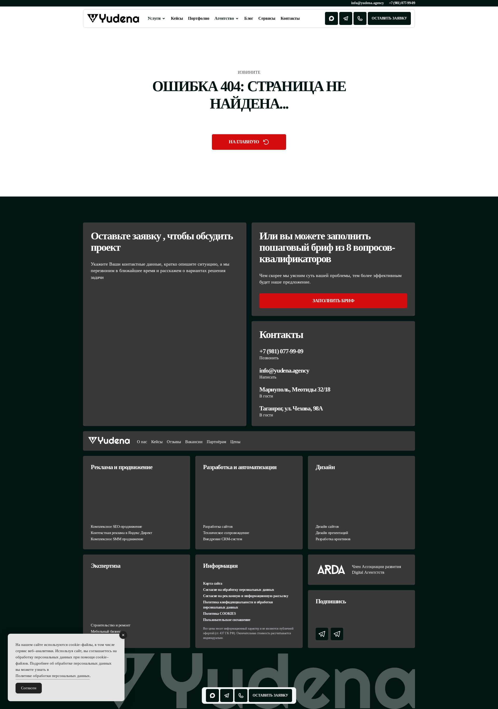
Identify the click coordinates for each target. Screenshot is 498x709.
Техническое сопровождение (226, 533)
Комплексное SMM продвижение (117, 539)
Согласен (28, 688)
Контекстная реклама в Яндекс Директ (121, 533)
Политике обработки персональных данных (53, 676)
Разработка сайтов (217, 526)
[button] (157, 18)
